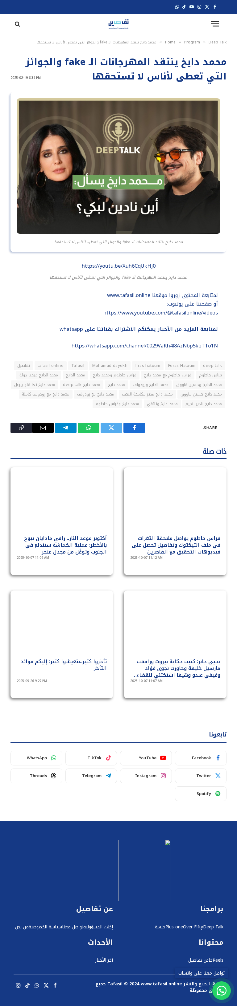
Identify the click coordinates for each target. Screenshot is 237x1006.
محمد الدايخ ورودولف (150, 384)
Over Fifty (193, 927)
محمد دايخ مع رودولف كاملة (46, 394)
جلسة (160, 927)
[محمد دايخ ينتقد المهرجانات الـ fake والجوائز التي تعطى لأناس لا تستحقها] (118, 232)
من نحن (22, 927)
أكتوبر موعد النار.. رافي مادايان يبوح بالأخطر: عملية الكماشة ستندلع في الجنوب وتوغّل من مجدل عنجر (65, 545)
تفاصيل (23, 365)
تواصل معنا (72, 927)
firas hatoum (147, 365)
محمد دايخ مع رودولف (95, 394)
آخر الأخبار (104, 960)
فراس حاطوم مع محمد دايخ (167, 375)
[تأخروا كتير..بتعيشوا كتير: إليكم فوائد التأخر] (62, 628)
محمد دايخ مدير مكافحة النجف (147, 394)
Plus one (174, 927)
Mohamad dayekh (109, 365)
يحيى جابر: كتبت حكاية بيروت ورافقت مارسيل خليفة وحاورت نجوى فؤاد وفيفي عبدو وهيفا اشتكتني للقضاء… (176, 668)
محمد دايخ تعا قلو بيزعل (35, 384)
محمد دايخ (116, 384)
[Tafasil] (118, 24)
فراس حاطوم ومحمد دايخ (114, 375)
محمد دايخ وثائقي (162, 404)
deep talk (212, 365)
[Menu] (215, 24)
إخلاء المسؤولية (98, 927)
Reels (218, 960)
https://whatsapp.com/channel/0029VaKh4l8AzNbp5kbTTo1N (145, 346)
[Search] (17, 24)
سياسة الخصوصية (45, 927)
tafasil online (50, 365)
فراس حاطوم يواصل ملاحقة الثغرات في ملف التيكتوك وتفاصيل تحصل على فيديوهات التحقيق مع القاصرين (176, 545)
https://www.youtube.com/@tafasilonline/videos (160, 313)
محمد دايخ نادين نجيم (203, 404)
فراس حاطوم (210, 375)
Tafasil (78, 365)
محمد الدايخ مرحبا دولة (38, 375)
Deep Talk (213, 927)
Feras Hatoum (182, 365)
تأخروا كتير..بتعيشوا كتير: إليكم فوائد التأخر (64, 665)
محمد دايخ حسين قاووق (201, 394)
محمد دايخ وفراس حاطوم (117, 404)
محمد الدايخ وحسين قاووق (199, 384)
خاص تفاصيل (200, 960)
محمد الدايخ (75, 375)
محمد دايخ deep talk (81, 384)
